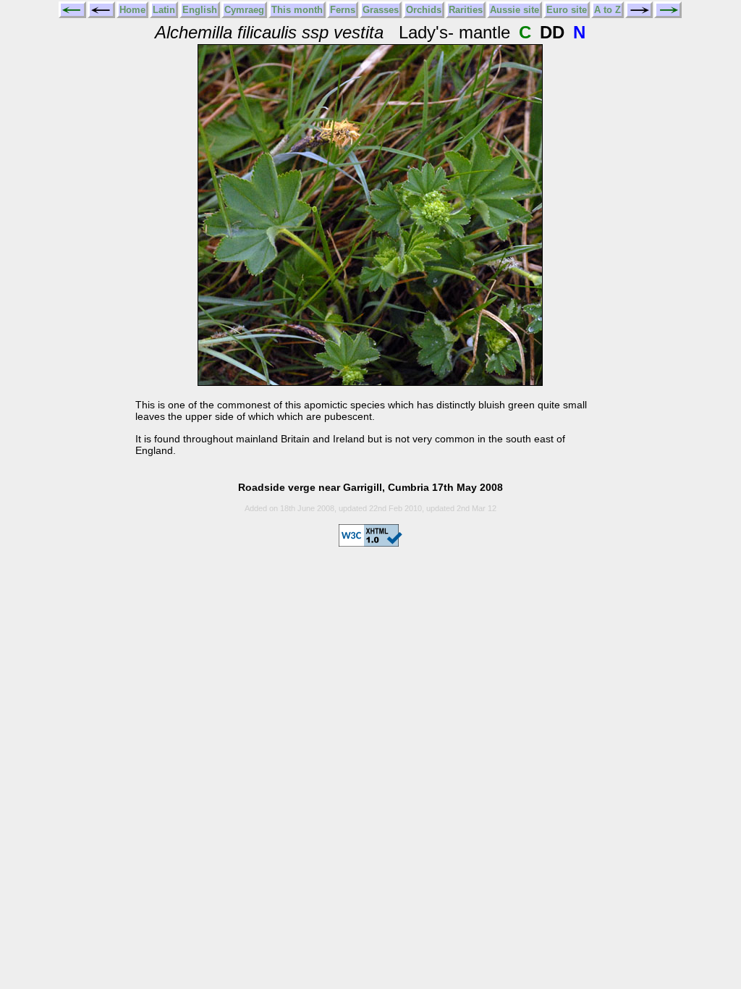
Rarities (466, 9)
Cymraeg (244, 9)
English (199, 9)
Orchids (423, 9)
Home (132, 9)
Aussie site (514, 9)
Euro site (566, 9)
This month (297, 9)
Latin (164, 9)
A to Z (607, 9)
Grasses (381, 9)
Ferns (342, 9)
